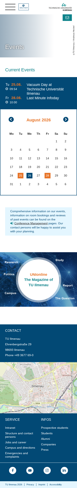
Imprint (41, 484)
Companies (48, 444)
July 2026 (11, 119)
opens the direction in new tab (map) (24, 363)
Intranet (10, 427)
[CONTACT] (67, 17)
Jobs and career (15, 442)
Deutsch (24, 8)
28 (47, 175)
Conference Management (31, 223)
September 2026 (65, 119)
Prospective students (54, 427)
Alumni (45, 438)
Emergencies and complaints (16, 455)
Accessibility (55, 484)
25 (20, 175)
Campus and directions (20, 447)
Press (44, 449)
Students (47, 433)
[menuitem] (22, 428)
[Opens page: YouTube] (29, 470)
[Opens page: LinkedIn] (64, 470)
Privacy (30, 484)
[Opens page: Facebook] (12, 470)
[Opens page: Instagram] (47, 470)
